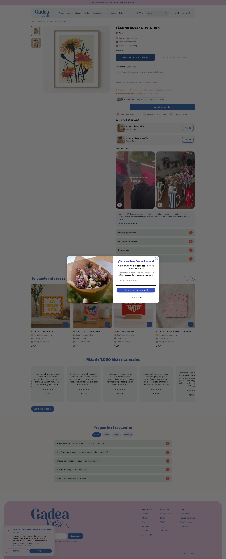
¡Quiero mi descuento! (136, 290)
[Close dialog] (156, 258)
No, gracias (136, 297)
